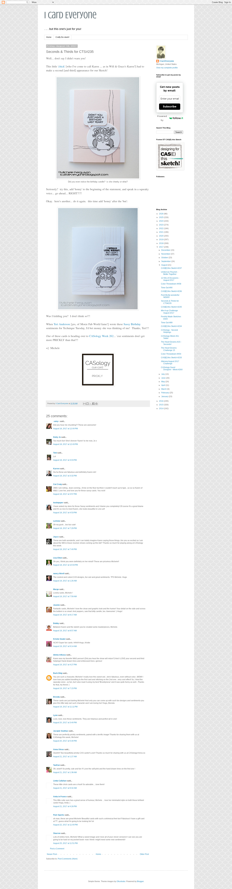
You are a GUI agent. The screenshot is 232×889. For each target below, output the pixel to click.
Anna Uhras (58, 749)
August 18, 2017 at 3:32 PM (65, 476)
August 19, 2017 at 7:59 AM (65, 596)
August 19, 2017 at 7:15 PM (65, 688)
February (165, 393)
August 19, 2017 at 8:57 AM (65, 631)
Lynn (55, 715)
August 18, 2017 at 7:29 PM (65, 528)
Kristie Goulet (59, 639)
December (166, 250)
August (164, 265)
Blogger (140, 881)
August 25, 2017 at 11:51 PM (65, 843)
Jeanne (56, 605)
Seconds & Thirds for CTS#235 (170, 302)
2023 (161, 225)
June (163, 378)
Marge (56, 589)
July (163, 374)
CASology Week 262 (101, 336)
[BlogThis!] (87, 403)
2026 (161, 214)
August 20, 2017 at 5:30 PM (65, 741)
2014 (161, 408)
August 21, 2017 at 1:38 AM (65, 772)
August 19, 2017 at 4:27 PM (65, 665)
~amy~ (56, 421)
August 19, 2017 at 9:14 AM (65, 646)
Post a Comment (57, 849)
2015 (161, 405)
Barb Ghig (57, 673)
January (165, 396)
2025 (161, 217)
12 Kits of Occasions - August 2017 (170, 279)
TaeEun (56, 765)
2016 (161, 401)
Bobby (56, 623)
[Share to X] (90, 403)
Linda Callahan (59, 781)
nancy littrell (58, 573)
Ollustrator (121, 881)
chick (61, 66)
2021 (161, 232)
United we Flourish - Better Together (169, 273)
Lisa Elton (57, 558)
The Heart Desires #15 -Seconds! (171, 343)
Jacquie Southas (60, 731)
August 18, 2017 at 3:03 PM (65, 460)
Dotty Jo (57, 437)
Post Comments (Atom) (67, 859)
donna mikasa (59, 655)
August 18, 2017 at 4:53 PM (65, 513)
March (164, 389)
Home (48, 37)
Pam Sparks (58, 815)
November (166, 254)
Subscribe (169, 106)
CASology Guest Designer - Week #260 (172, 368)
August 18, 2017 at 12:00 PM (65, 428)
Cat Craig (57, 484)
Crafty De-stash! (62, 37)
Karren (56, 469)
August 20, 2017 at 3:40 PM (65, 722)
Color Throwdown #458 (171, 284)
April (163, 385)
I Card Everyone (70, 15)
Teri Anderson (62, 324)
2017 (161, 247)
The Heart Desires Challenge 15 (169, 349)
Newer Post (52, 854)
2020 (161, 236)
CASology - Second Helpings (169, 331)
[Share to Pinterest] (96, 403)
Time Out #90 (167, 288)
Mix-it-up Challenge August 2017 (169, 311)
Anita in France (60, 796)
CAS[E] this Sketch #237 (171, 268)
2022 (161, 228)
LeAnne (56, 521)
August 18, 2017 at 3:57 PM (65, 494)
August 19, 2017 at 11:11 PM (65, 707)
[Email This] (84, 403)
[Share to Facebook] (93, 403)
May (163, 382)
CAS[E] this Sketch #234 (171, 326)
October (165, 257)
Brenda (56, 697)
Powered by (162, 118)
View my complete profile (167, 68)
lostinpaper (58, 503)
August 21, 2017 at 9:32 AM (65, 788)
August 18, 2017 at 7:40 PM (65, 549)
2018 (161, 243)
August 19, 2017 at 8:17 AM (65, 615)
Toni (55, 453)
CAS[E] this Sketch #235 (171, 307)
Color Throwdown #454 (171, 354)
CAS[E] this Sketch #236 (171, 291)
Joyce (56, 537)
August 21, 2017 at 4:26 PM (65, 806)
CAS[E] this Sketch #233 (171, 357)
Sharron (56, 833)
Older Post (144, 854)
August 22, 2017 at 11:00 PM (65, 825)
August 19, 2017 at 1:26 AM (65, 581)
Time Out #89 (167, 322)
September (166, 261)
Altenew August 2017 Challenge (170, 362)
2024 (161, 221)
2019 (161, 239)
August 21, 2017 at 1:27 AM (65, 756)
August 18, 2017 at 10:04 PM (65, 565)
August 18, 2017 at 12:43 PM (65, 444)
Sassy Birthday (132, 324)
